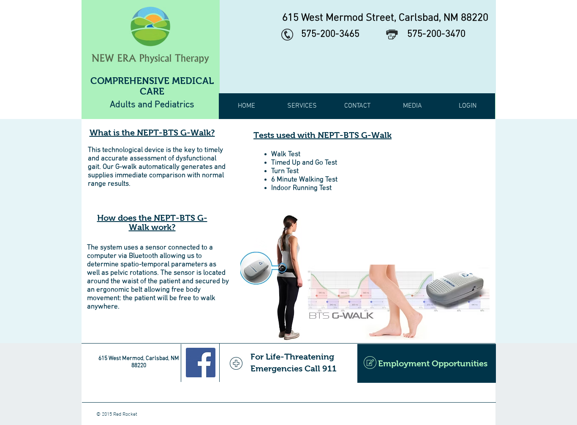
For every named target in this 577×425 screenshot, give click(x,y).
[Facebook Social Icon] (200, 362)
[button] (301, 106)
